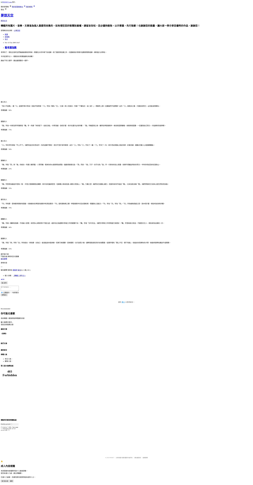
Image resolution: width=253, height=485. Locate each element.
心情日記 (17, 30)
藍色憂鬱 (4, 259)
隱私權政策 (137, 457)
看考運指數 (11, 47)
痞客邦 (15, 270)
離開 (11, 481)
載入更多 (4, 283)
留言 (19, 270)
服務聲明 (145, 457)
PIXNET (112, 457)
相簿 (6, 34)
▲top (2, 279)
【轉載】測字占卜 (19, 275)
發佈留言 (4, 295)
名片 (6, 39)
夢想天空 (7, 15)
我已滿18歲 (5, 481)
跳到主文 (4, 21)
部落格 (7, 37)
